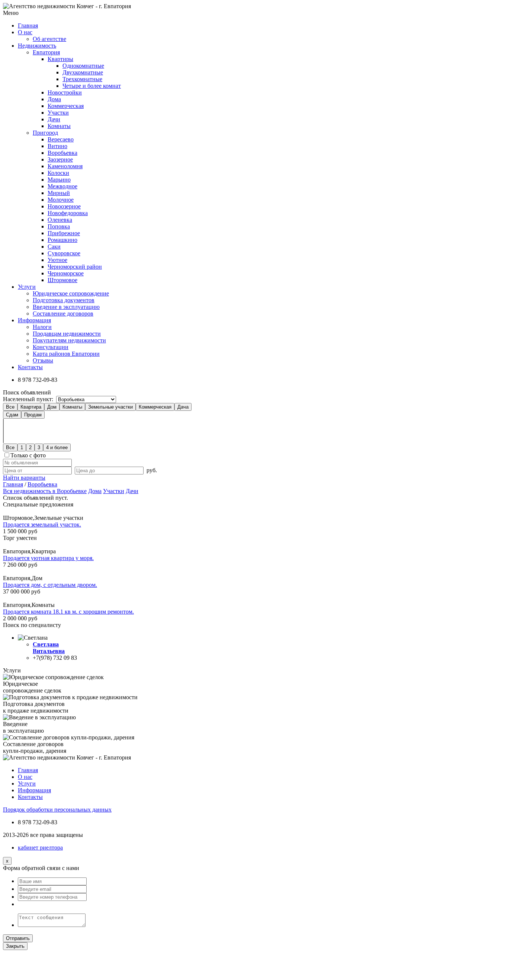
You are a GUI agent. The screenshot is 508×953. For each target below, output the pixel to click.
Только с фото (28, 455)
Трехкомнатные (82, 79)
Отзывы (43, 360)
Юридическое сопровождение (71, 293)
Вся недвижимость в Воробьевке (45, 491)
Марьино (59, 179)
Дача (183, 407)
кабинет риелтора (40, 847)
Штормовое (62, 280)
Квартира (30, 407)
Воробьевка (62, 153)
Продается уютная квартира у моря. (48, 558)
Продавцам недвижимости (67, 333)
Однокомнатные (83, 66)
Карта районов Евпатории (66, 354)
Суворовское (64, 253)
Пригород (45, 132)
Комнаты (59, 126)
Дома (54, 99)
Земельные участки (110, 407)
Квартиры (60, 59)
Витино (57, 146)
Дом (52, 407)
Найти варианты (24, 477)
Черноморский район (75, 266)
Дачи (54, 119)
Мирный (59, 193)
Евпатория (46, 52)
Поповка (59, 226)
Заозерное (60, 159)
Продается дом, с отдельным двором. (50, 585)
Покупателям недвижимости (69, 340)
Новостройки (65, 92)
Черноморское (66, 273)
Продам (33, 415)
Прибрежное (64, 233)
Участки (58, 112)
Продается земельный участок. (42, 524)
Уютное (57, 260)
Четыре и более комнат (91, 86)
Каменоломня (65, 166)
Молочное (61, 199)
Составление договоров (63, 313)
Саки (54, 246)
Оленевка (60, 220)
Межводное (62, 186)
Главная (13, 484)
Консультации (50, 347)
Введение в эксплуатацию (66, 307)
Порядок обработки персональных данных (57, 809)
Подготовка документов (63, 300)
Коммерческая (66, 106)
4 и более (57, 447)
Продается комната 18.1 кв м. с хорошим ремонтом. (68, 611)
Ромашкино (62, 240)
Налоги (42, 327)
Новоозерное (64, 206)
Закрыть (15, 946)
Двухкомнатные (82, 72)
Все (10, 407)
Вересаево (61, 139)
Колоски (58, 173)
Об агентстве (49, 39)
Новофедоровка (68, 213)
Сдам (12, 415)
